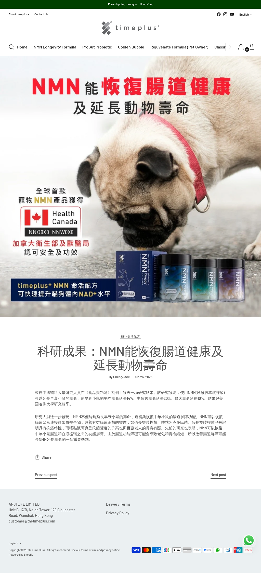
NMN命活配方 (130, 336)
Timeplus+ (38, 550)
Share (46, 457)
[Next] (229, 47)
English (244, 14)
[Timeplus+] (130, 28)
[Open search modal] (11, 47)
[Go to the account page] (239, 47)
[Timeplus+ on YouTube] (232, 14)
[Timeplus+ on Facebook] (218, 14)
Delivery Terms (118, 504)
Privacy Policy (117, 512)
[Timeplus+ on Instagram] (225, 14)
